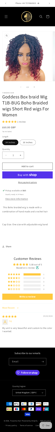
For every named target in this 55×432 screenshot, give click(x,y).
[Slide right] (34, 87)
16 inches (28, 142)
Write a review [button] (27, 296)
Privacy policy (11, 425)
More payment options (27, 182)
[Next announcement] (49, 3)
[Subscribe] (42, 361)
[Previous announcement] (5, 3)
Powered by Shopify (30, 421)
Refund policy (45, 421)
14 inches (10, 142)
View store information (16, 198)
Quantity (6, 149)
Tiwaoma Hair (15, 421)
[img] (9, 316)
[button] (6, 16)
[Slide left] (20, 87)
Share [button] (8, 246)
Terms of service (26, 425)
